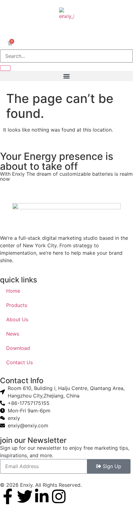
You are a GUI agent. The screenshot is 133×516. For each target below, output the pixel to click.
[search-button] (5, 68)
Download (18, 348)
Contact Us (19, 362)
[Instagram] (58, 496)
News (12, 334)
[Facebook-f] (7, 496)
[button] (66, 76)
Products (16, 305)
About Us (17, 319)
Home (13, 291)
